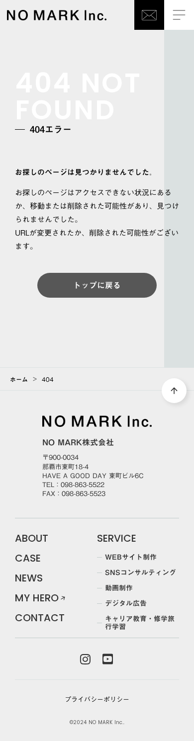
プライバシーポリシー (97, 699)
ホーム (19, 379)
